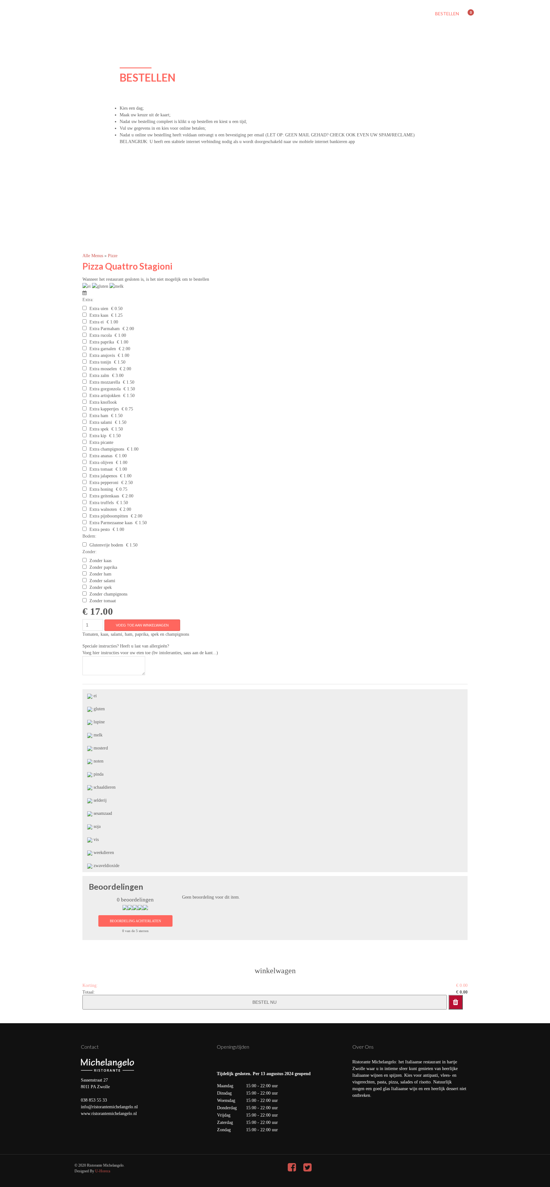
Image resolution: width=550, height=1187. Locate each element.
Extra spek (99, 429)
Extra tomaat (101, 469)
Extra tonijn (100, 362)
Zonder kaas (100, 560)
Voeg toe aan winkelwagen (142, 625)
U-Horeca (102, 1171)
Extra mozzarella (104, 382)
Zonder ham (100, 574)
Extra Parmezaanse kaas (110, 522)
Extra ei (96, 322)
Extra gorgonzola (105, 389)
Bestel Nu (264, 1002)
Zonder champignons (108, 594)
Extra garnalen (102, 348)
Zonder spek (100, 587)
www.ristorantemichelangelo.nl (109, 1113)
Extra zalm (99, 375)
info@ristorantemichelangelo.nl (109, 1106)
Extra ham (98, 415)
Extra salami (100, 422)
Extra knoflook (103, 402)
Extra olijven (101, 462)
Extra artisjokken (104, 395)
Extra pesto (99, 529)
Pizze (112, 255)
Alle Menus (93, 255)
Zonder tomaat (102, 600)
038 (85, 1100)
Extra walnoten (103, 509)
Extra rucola (100, 335)
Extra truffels (101, 502)
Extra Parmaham (104, 328)
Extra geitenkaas (104, 496)
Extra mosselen (103, 368)
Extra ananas (100, 455)
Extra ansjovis (102, 355)
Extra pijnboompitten (108, 516)
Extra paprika (101, 342)
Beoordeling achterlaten (135, 921)
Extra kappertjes (104, 409)
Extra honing (101, 489)
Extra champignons (106, 449)
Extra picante (101, 442)
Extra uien (98, 308)
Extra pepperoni (103, 482)
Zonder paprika (103, 567)
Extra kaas (98, 315)
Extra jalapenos (103, 476)
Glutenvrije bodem (106, 545)
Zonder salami (102, 580)
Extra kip (97, 435)
